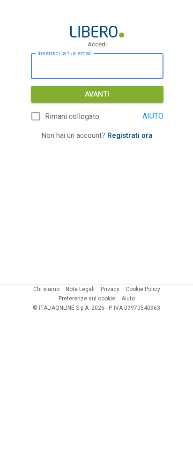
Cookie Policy (143, 289)
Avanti (97, 94)
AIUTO (152, 116)
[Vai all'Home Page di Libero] (97, 31)
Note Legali (80, 289)
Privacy (110, 289)
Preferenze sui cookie (87, 298)
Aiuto (128, 298)
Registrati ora (130, 135)
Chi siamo (46, 289)
